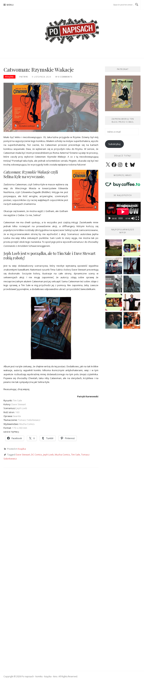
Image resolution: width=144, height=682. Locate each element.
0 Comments (65, 77)
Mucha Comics (62, 454)
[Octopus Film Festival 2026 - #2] (113, 302)
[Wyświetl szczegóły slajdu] (123, 93)
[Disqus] (51, 522)
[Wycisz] (133, 218)
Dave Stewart (23, 454)
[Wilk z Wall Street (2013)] (131, 302)
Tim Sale (75, 454)
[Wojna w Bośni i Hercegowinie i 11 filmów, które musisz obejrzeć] (113, 266)
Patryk (23, 77)
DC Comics (36, 454)
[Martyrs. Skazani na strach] (131, 266)
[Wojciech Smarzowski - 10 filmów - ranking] (113, 284)
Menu (10, 4)
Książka (9, 77)
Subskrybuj (114, 144)
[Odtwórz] (109, 218)
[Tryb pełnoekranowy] (137, 218)
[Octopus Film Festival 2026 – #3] (131, 247)
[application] (123, 212)
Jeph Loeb (48, 454)
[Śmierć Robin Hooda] (131, 284)
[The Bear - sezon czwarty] (113, 320)
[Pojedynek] (113, 247)
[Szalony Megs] (131, 320)
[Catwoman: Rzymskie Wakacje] (51, 107)
